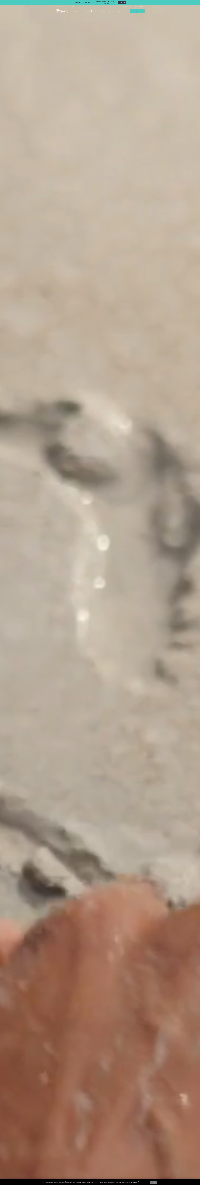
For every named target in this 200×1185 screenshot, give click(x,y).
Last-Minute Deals (59, 6)
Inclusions (87, 11)
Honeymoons (120, 11)
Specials (102, 11)
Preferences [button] (134, 1182)
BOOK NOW (137, 11)
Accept (153, 1182)
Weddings (110, 11)
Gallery (95, 11)
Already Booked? (71, 6)
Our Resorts (77, 11)
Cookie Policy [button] (103, 1182)
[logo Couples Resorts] (61, 11)
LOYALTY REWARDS (139, 6)
